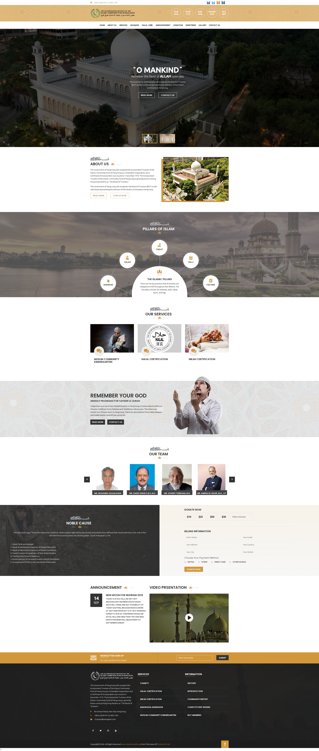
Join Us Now (119, 195)
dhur (188, 12)
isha (224, 12)
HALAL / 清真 (147, 25)
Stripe (204, 562)
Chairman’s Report (198, 699)
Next (316, 88)
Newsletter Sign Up (112, 655)
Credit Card (220, 562)
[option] (107, 479)
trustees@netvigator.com (105, 719)
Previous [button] (87, 479)
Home (102, 25)
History (192, 683)
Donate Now (193, 569)
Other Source (239, 562)
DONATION (178, 25)
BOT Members (194, 715)
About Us (112, 25)
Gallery (202, 25)
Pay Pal (191, 562)
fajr (176, 12)
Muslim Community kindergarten (106, 360)
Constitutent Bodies (199, 707)
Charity (144, 683)
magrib (212, 12)
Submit (222, 657)
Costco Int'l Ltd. (163, 744)
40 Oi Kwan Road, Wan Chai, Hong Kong (110, 711)
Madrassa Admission (151, 707)
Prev (3, 88)
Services (123, 25)
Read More (146, 95)
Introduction (195, 691)
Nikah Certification (202, 359)
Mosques (134, 25)
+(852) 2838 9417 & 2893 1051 (105, 3)
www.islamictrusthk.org (131, 744)
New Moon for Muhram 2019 (124, 595)
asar (200, 12)
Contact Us (214, 25)
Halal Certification (154, 359)
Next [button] (232, 479)
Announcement (163, 25)
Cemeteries (190, 25)
